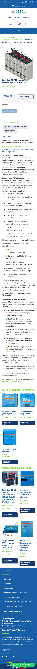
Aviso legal (8, 584)
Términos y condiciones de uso (15, 593)
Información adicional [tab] (15, 127)
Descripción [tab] (10, 123)
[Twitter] (6, 656)
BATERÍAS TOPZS (18, 40)
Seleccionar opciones (7, 423)
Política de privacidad (12, 597)
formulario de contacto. (26, 644)
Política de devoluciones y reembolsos (18, 602)
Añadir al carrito (9, 111)
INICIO (9, 18)
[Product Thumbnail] (8, 51)
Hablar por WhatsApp (12, 146)
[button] (11, 24)
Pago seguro (8, 588)
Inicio (4, 37)
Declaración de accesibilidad (14, 606)
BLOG (17, 18)
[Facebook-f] (3, 656)
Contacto (7, 579)
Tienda (10, 37)
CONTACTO (26, 18)
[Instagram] (10, 656)
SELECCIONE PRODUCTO (8, 96)
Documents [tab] (10, 131)
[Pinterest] (14, 656)
